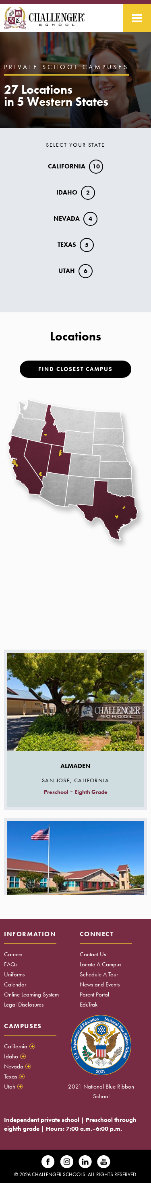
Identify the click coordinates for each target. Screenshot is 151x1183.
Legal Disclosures (23, 1005)
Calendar (15, 984)
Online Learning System (31, 994)
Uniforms (14, 974)
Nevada (73, 218)
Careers (13, 954)
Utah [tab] (13, 1087)
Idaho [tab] (14, 1056)
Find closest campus (75, 369)
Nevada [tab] (17, 1066)
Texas (73, 244)
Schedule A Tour (99, 974)
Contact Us (93, 954)
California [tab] (19, 1046)
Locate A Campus (100, 964)
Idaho (73, 192)
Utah (72, 271)
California (74, 166)
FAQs (10, 964)
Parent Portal (94, 994)
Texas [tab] (13, 1076)
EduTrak (88, 1005)
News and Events (100, 984)
